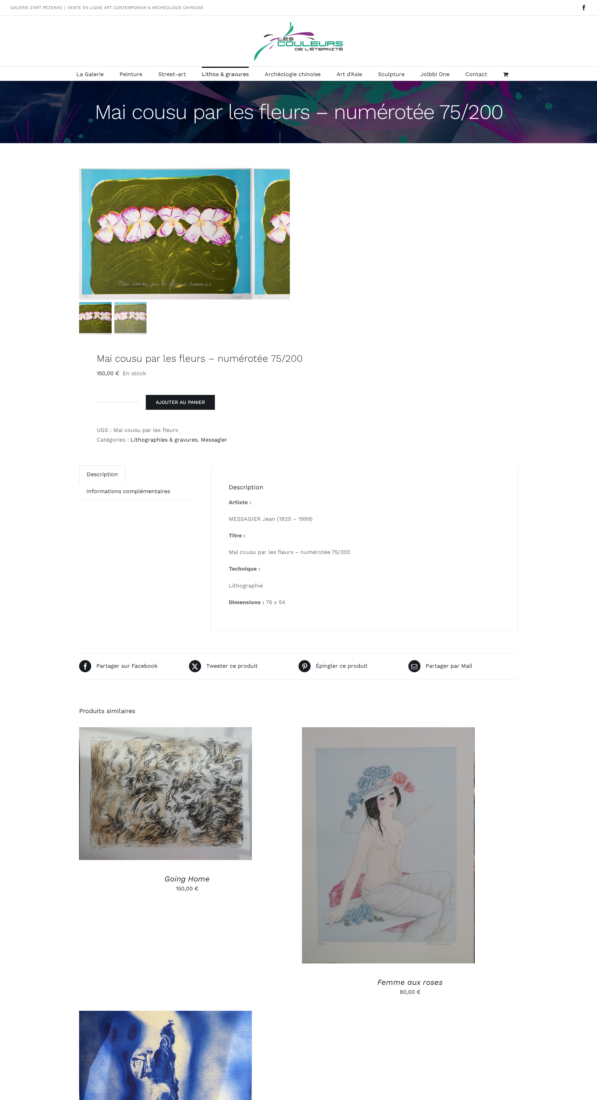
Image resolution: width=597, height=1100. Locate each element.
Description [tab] (102, 474)
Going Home (187, 879)
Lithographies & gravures (164, 439)
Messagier (214, 439)
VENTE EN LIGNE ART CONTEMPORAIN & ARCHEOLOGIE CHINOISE (135, 7)
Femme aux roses (410, 982)
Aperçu (198, 794)
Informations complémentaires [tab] (128, 491)
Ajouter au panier (180, 402)
